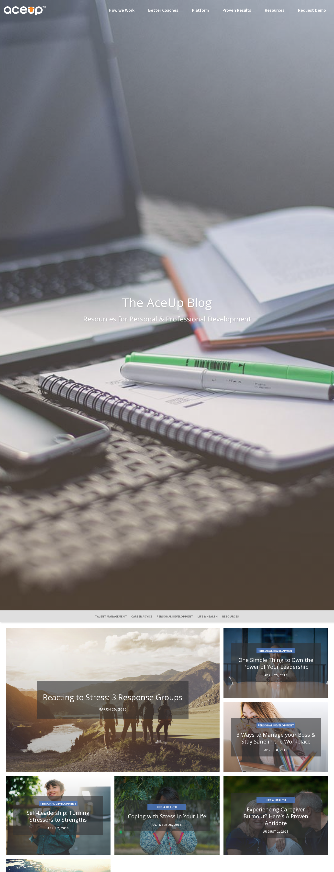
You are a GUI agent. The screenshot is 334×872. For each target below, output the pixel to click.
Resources (230, 616)
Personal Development (175, 616)
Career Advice (141, 616)
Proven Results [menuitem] (237, 10)
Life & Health (208, 616)
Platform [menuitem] (200, 10)
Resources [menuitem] (274, 10)
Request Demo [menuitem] (312, 10)
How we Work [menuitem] (121, 10)
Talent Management (111, 616)
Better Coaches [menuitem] (163, 10)
